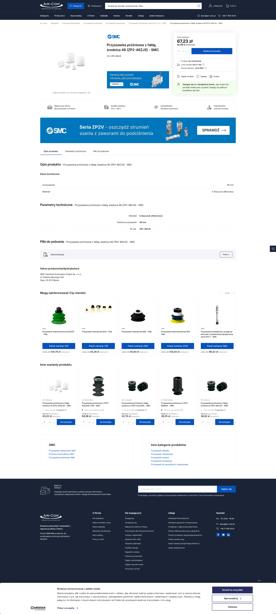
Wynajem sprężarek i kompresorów (183, 523)
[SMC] (114, 40)
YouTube (223, 535)
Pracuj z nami (98, 539)
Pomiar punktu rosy (176, 539)
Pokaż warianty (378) (177, 346)
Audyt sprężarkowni (176, 548)
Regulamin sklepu (132, 552)
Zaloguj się (188, 84)
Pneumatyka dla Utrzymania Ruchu (139, 531)
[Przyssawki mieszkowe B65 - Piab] (138, 315)
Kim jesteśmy (98, 518)
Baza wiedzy (76, 16)
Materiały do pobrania (101, 531)
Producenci (96, 6)
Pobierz (226, 254)
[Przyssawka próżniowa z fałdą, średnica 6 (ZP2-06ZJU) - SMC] (217, 386)
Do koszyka (66, 422)
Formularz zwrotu (132, 569)
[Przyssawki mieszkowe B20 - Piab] (98, 315)
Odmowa (232, 607)
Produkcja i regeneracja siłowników (182, 527)
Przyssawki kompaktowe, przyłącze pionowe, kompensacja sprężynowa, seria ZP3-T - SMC (217, 334)
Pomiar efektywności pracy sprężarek (184, 531)
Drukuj (216, 76)
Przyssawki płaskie (160, 450)
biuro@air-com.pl (208, 16)
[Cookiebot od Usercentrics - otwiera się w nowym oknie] (38, 608)
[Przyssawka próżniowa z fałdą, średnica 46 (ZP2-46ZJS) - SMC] (71, 61)
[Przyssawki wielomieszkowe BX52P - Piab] (58, 315)
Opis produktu (51, 151)
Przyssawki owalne (160, 457)
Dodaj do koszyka (212, 51)
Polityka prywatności (133, 556)
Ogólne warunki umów (134, 564)
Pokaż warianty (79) (98, 346)
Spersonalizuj (231, 598)
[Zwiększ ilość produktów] (188, 49)
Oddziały (104, 16)
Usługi (141, 16)
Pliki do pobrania (101, 151)
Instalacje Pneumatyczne (178, 518)
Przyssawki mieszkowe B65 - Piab (137, 331)
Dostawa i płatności (133, 543)
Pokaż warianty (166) (217, 346)
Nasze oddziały (99, 527)
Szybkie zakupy (131, 548)
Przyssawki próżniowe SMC (62, 457)
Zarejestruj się (131, 523)
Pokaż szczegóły (65, 608)
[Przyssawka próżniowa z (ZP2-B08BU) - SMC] (177, 386)
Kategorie (77, 6)
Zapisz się (226, 489)
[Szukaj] (199, 6)
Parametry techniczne (75, 151)
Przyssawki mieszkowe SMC (62, 450)
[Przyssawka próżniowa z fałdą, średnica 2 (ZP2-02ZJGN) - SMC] (138, 386)
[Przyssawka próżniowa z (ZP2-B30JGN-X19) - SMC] (98, 386)
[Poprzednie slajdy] (221, 293)
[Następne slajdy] (234, 293)
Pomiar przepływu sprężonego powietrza (185, 535)
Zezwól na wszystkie (232, 590)
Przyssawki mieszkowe (162, 454)
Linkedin (228, 535)
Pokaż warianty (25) (58, 346)
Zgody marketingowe (133, 560)
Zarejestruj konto (206, 84)
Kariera (117, 16)
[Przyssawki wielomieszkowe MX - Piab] (177, 315)
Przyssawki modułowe (161, 461)
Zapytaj (204, 76)
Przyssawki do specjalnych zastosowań (169, 464)
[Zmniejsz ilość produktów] (188, 52)
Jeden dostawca (156, 16)
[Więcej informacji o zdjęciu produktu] (89, 93)
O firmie (90, 16)
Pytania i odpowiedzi (133, 535)
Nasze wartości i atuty (102, 523)
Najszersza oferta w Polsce (136, 527)
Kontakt (129, 16)
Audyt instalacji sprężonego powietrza (183, 543)
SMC (202, 329)
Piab (44, 329)
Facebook (218, 535)
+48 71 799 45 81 (229, 16)
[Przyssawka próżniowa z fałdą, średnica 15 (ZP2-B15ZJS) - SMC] (59, 386)
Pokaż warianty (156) (138, 346)
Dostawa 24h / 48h (132, 539)
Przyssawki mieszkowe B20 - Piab (97, 331)
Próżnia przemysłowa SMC (61, 454)
